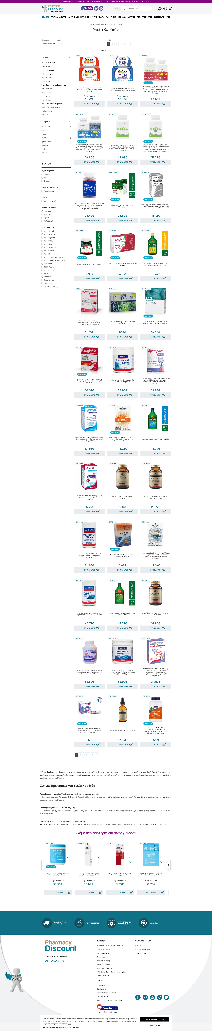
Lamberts (57, 153)
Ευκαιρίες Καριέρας (104, 996)
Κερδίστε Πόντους (103, 953)
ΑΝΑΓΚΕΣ (131, 17)
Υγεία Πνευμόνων (48, 70)
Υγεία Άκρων (46, 66)
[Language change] (156, 7)
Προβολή (59, 40)
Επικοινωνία (101, 985)
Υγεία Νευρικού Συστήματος (52, 104)
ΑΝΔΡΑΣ (62, 17)
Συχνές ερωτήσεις (103, 949)
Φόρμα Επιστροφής (103, 964)
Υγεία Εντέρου (47, 100)
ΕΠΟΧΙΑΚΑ (122, 17)
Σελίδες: (109, 40)
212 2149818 (54, 961)
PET (138, 17)
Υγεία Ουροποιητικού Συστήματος (54, 85)
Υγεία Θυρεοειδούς (48, 62)
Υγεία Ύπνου (46, 115)
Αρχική (92, 25)
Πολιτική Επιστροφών (104, 961)
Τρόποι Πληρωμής (103, 975)
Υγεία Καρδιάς (47, 111)
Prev (44, 865)
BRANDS (45, 17)
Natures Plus (57, 127)
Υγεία (108, 25)
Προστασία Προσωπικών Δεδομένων (109, 1000)
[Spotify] (166, 997)
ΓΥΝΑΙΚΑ (54, 17)
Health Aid (57, 138)
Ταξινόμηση (45, 40)
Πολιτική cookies (102, 957)
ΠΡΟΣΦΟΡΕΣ (147, 17)
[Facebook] (138, 997)
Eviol (57, 149)
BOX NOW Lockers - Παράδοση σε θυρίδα (111, 972)
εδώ (69, 1024)
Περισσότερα (155, 1025)
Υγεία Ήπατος (47, 77)
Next (168, 865)
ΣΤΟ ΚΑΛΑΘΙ (89, 104)
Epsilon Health (57, 142)
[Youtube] (152, 997)
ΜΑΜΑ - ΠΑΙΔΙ (73, 17)
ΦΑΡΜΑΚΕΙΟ (111, 17)
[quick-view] (68, 857)
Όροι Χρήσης (101, 989)
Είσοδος (138, 946)
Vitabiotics (57, 145)
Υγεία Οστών (46, 92)
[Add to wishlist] (68, 862)
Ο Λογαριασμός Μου (142, 949)
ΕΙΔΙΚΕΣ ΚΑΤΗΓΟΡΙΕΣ (162, 17)
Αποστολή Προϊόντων (104, 968)
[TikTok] (159, 997)
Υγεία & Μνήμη (47, 96)
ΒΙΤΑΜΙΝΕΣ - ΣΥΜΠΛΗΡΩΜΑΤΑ (92, 17)
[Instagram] (145, 997)
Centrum (57, 130)
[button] (124, 9)
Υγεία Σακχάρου (47, 74)
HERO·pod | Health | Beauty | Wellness (110, 946)
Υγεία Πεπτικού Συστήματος (52, 107)
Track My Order (140, 953)
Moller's (57, 134)
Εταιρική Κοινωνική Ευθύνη (106, 993)
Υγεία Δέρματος (47, 81)
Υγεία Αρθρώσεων (48, 89)
